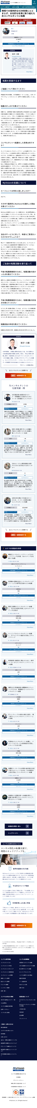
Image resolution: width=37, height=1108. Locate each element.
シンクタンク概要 (5, 987)
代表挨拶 (21, 1012)
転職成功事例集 (15, 7)
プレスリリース (23, 1018)
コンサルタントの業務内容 (7, 972)
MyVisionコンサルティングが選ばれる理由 (27, 1005)
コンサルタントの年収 (6, 965)
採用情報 (3, 1033)
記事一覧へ (3, 991)
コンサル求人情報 (5, 1012)
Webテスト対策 (23, 984)
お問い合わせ (4, 1037)
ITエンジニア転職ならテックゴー (9, 1046)
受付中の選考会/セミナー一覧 (8, 1000)
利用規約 (18, 1077)
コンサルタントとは (5, 962)
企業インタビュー (5, 1009)
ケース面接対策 (23, 981)
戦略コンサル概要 (5, 978)
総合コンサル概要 (5, 981)
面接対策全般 (22, 978)
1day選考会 (4, 1003)
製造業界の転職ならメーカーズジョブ (9, 1050)
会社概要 (21, 1015)
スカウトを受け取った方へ (7, 1030)
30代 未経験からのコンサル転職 (27, 965)
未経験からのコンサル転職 (25, 962)
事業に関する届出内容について (18, 1083)
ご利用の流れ (22, 1009)
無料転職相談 (4, 1027)
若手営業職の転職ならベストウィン (9, 1054)
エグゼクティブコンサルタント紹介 (27, 1000)
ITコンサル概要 (4, 984)
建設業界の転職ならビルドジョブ (9, 1043)
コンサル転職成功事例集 (7, 1006)
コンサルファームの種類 (7, 975)
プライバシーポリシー (18, 1080)
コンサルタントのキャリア (7, 968)
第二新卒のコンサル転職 (25, 968)
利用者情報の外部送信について (18, 1086)
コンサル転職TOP (5, 7)
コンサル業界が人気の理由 (25, 975)
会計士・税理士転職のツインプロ (9, 1040)
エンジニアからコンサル (25, 972)
